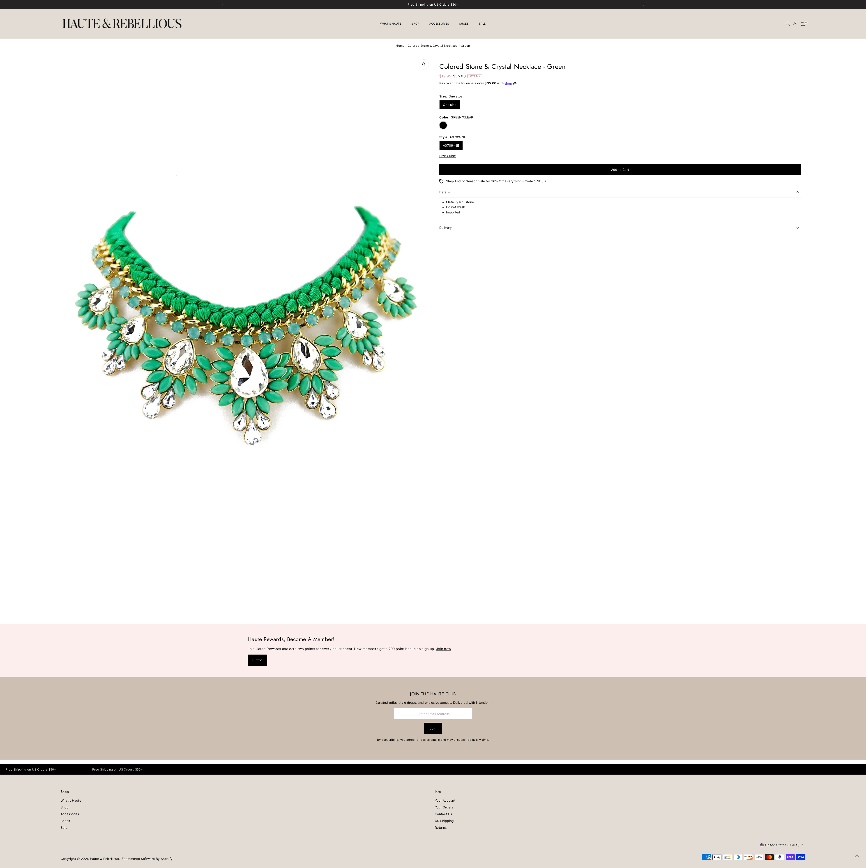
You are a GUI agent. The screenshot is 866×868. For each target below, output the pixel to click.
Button (257, 660)
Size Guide (447, 155)
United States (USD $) (782, 845)
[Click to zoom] (424, 64)
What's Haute (390, 23)
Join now (443, 649)
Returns (441, 827)
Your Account (445, 800)
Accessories (439, 23)
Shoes (464, 23)
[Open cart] (803, 24)
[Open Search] (788, 24)
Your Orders (444, 807)
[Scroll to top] (856, 855)
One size (449, 104)
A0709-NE (451, 145)
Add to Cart (620, 169)
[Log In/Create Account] (795, 24)
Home (400, 45)
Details (444, 192)
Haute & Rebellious (104, 859)
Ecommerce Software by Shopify (147, 859)
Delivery (445, 227)
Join (433, 728)
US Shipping (444, 821)
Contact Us (443, 814)
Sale (482, 23)
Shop (415, 23)
